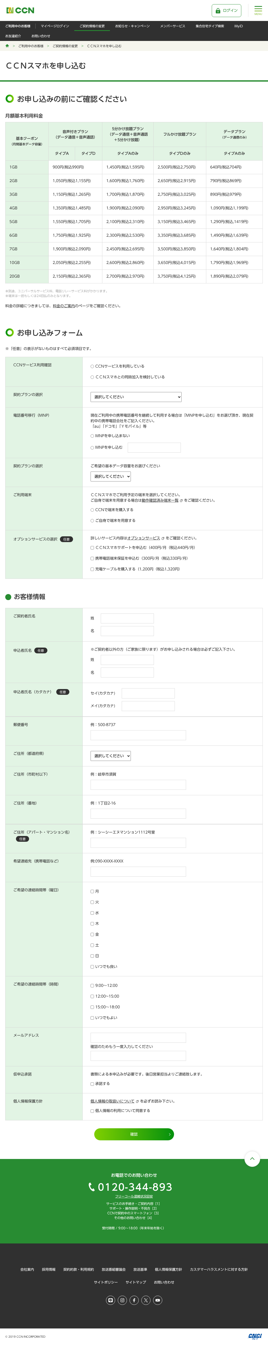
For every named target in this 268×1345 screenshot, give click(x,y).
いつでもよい (106, 1018)
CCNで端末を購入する (114, 510)
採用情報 (48, 1269)
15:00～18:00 (107, 1007)
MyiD (238, 26)
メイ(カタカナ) (103, 706)
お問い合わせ (40, 36)
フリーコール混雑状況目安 (134, 1196)
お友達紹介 (13, 36)
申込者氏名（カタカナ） (39, 692)
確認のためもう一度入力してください (122, 1047)
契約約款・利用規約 (78, 1269)
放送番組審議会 (114, 1269)
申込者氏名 (28, 650)
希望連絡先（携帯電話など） (37, 861)
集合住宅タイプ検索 (210, 26)
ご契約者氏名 (24, 616)
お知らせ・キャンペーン (132, 26)
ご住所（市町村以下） (31, 774)
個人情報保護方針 (168, 1269)
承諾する (102, 1083)
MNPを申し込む (108, 447)
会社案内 (27, 1269)
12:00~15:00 (107, 996)
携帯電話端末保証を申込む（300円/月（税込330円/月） (142, 558)
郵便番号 (20, 725)
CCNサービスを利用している (119, 366)
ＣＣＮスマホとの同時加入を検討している (130, 377)
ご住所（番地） (26, 803)
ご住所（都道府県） (29, 753)
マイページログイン (55, 26)
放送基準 (140, 1269)
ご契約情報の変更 (92, 26)
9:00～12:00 (106, 985)
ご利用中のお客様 (17, 26)
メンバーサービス (172, 26)
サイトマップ (136, 1282)
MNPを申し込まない (112, 436)
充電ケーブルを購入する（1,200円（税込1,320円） (138, 569)
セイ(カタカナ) (103, 693)
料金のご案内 (64, 306)
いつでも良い (106, 966)
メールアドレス (26, 1035)
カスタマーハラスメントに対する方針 (219, 1269)
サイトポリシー (106, 1282)
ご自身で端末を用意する (115, 520)
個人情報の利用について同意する (122, 1111)
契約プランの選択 (28, 394)
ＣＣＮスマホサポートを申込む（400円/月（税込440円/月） (146, 547)
